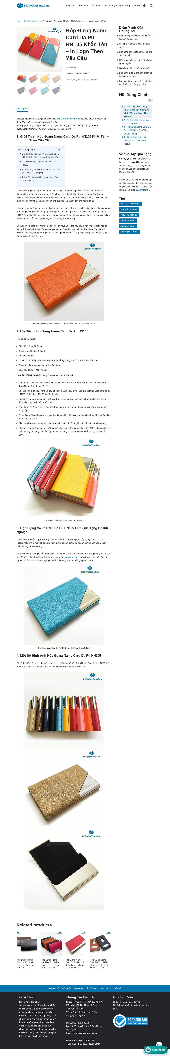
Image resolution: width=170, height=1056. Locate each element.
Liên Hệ (136, 6)
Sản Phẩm (78, 988)
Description (22, 108)
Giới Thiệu (83, 6)
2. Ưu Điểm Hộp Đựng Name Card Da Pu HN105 (40, 163)
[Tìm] (151, 5)
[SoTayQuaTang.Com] (34, 5)
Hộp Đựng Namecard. (67, 119)
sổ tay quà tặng (128, 232)
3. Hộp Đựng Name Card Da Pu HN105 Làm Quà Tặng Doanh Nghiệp (41, 171)
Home (19, 21)
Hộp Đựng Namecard (33, 21)
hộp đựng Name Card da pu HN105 (83, 80)
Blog (127, 6)
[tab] (22, 109)
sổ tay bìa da (127, 221)
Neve (19, 1052)
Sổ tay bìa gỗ (127, 226)
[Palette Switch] (144, 5)
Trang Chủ (70, 6)
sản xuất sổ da (128, 209)
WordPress (38, 1052)
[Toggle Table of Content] (58, 150)
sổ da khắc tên (128, 215)
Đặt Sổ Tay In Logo (114, 6)
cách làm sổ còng (129, 204)
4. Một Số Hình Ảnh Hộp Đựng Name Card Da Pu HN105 (40, 179)
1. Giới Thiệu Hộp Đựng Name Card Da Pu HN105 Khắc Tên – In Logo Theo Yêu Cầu (40, 155)
